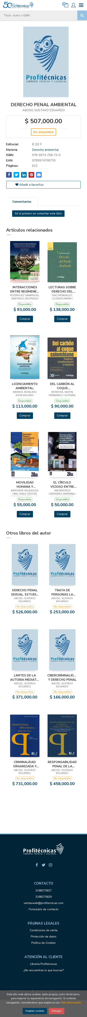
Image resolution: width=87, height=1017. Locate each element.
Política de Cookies (43, 943)
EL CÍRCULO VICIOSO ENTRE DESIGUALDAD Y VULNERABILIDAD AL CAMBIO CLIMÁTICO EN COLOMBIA (62, 484)
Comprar (24, 319)
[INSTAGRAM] (50, 865)
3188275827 (43, 890)
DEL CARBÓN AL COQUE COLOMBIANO (62, 386)
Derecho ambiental (45, 150)
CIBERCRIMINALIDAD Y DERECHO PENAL (62, 677)
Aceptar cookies (34, 1011)
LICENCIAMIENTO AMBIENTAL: (25, 386)
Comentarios (21, 202)
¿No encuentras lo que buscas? (43, 970)
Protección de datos (43, 936)
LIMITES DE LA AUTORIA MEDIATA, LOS (24, 677)
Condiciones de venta (43, 930)
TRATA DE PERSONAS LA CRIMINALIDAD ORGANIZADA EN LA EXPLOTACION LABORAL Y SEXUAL (62, 592)
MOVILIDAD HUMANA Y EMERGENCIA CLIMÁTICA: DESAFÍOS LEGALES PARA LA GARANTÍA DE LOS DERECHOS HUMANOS (25, 484)
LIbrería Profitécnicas (43, 964)
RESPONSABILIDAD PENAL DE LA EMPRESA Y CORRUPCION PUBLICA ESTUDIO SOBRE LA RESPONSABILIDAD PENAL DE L (62, 764)
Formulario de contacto (43, 909)
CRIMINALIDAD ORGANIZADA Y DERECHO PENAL (25, 764)
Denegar (56, 1011)
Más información (71, 1002)
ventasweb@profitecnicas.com (43, 903)
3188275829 (43, 897)
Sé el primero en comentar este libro (38, 213)
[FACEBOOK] (37, 865)
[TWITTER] (43, 865)
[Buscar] (82, 15)
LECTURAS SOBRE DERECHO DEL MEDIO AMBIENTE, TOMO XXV (62, 289)
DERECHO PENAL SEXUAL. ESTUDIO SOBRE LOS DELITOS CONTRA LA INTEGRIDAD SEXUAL (25, 592)
